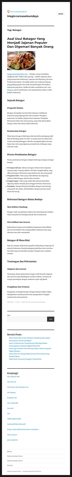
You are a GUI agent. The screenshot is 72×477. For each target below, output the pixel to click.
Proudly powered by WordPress (32, 471)
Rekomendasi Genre (15, 456)
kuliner (17, 302)
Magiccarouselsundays (23, 16)
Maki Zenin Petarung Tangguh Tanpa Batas (25, 359)
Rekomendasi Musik (15, 461)
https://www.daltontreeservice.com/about (23, 429)
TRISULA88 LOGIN (14, 419)
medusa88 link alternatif (16, 424)
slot (8, 413)
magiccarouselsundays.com (17, 74)
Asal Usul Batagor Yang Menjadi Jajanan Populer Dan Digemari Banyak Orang (30, 42)
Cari (8, 315)
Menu (60, 14)
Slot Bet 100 (11, 382)
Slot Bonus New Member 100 (17, 387)
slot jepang (11, 392)
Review (10, 465)
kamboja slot (12, 398)
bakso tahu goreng (27, 302)
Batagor (10, 90)
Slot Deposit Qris (13, 377)
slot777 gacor (12, 435)
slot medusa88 (12, 403)
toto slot (10, 408)
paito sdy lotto (12, 440)
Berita (9, 451)
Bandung (37, 302)
